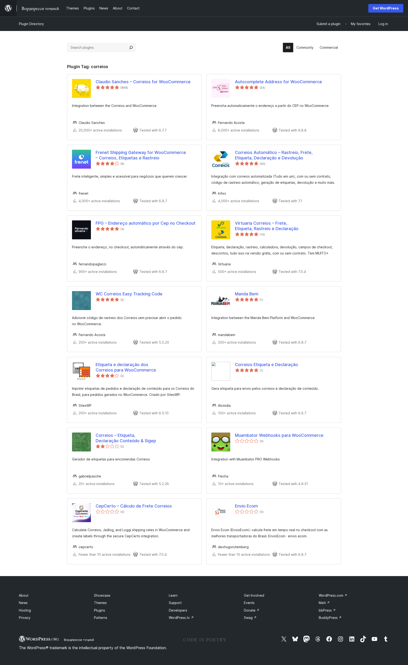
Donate (251, 610)
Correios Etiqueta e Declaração (266, 364)
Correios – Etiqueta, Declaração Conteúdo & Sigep (126, 438)
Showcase (102, 595)
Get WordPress (386, 8)
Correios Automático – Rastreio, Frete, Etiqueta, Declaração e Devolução (274, 155)
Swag (250, 618)
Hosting (25, 610)
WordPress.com (333, 595)
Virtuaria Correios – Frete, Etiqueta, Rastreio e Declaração (266, 226)
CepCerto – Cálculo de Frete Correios (134, 505)
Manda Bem (246, 293)
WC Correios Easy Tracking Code (129, 293)
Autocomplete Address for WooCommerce (278, 81)
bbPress (327, 610)
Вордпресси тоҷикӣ (79, 640)
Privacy (24, 618)
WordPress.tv (181, 618)
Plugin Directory (31, 24)
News (23, 603)
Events (249, 603)
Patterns (100, 618)
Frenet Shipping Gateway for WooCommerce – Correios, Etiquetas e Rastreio (141, 155)
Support (175, 603)
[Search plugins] (131, 47)
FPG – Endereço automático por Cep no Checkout (146, 223)
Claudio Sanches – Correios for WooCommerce (143, 81)
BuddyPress (330, 618)
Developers (178, 610)
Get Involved (254, 595)
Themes (100, 603)
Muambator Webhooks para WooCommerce (279, 435)
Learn (173, 595)
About (23, 595)
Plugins (99, 610)
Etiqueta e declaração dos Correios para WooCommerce (126, 367)
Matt (324, 603)
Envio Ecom (246, 505)
